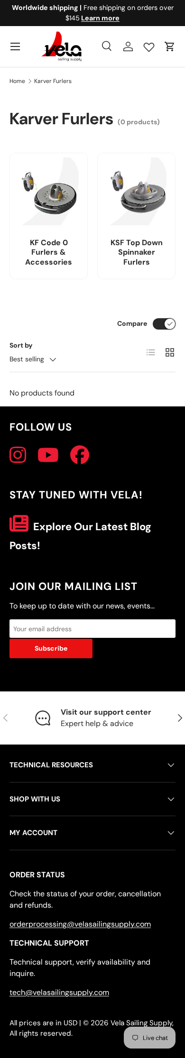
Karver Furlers (53, 81)
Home (17, 81)
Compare (132, 323)
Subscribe (51, 648)
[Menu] (15, 46)
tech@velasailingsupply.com (59, 992)
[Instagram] (17, 455)
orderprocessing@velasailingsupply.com (80, 924)
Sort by (21, 345)
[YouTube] (48, 455)
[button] (169, 46)
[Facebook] (79, 455)
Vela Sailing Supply (141, 1023)
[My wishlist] (149, 45)
